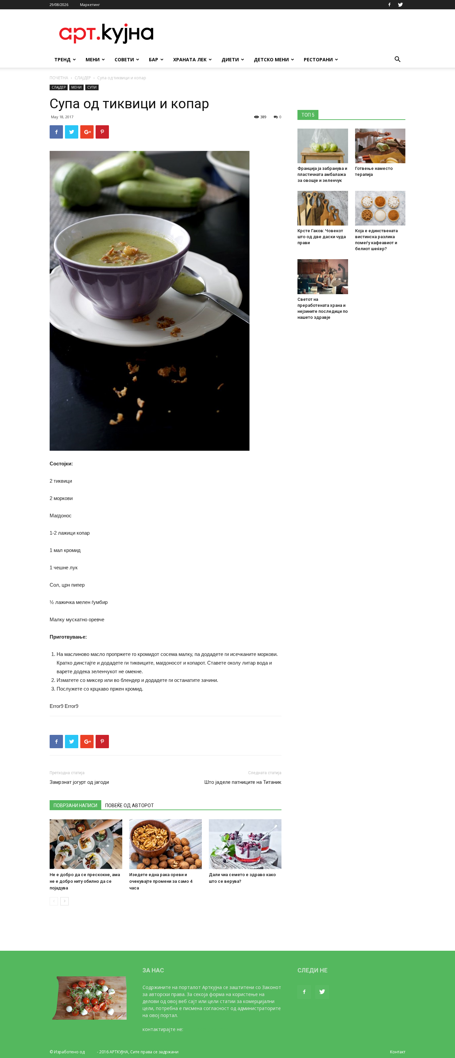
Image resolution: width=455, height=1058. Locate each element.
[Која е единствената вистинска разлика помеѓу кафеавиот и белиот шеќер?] (380, 208)
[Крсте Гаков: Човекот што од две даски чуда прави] (322, 208)
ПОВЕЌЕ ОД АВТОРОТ (129, 805)
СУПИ (92, 87)
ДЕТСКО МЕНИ (271, 59)
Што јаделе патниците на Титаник (242, 782)
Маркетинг (90, 4)
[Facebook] (389, 4)
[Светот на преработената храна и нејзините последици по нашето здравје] (322, 276)
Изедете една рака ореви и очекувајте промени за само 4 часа (160, 881)
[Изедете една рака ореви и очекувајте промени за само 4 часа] (165, 844)
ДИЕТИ (230, 59)
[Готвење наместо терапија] (380, 146)
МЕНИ (93, 59)
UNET (91, 1052)
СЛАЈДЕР (83, 78)
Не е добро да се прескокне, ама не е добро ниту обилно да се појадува (85, 881)
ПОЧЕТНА (59, 78)
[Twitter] (400, 4)
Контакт (397, 1052)
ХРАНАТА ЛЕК (190, 59)
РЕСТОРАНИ (318, 59)
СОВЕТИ (124, 59)
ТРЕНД (62, 59)
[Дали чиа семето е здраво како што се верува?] (245, 844)
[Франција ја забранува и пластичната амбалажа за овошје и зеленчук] (322, 146)
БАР (153, 59)
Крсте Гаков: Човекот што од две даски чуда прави (321, 236)
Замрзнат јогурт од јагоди (79, 782)
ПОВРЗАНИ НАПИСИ (75, 805)
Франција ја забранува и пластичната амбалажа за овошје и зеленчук (322, 174)
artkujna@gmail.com (207, 1029)
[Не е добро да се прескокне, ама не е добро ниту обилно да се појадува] (86, 844)
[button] (397, 60)
